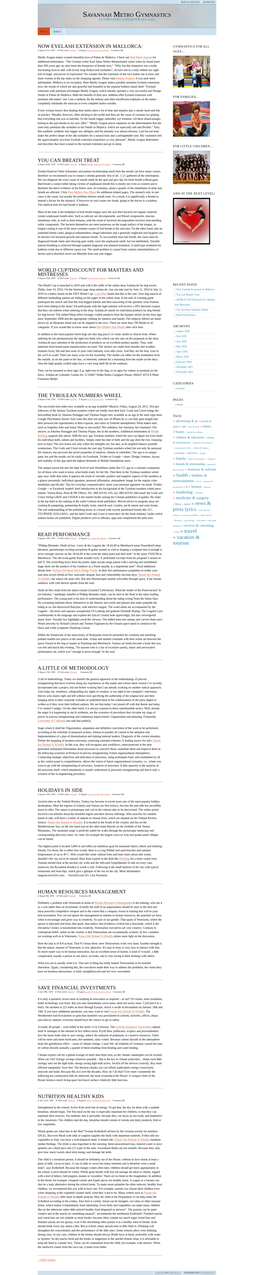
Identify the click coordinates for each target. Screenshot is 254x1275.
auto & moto (193, 427)
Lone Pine (100, 293)
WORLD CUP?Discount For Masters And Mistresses (91, 272)
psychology (189, 520)
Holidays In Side (60, 790)
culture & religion (98, 538)
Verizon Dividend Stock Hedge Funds (74, 570)
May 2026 (181, 346)
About (57, 31)
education (192, 452)
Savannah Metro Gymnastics (127, 14)
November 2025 (184, 372)
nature (187, 504)
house (108, 992)
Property (178, 520)
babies (88, 1100)
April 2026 (182, 351)
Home (43, 31)
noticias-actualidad (190, 515)
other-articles (205, 515)
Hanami (160, 1272)
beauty (90, 50)
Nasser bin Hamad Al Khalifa (64, 822)
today (177, 532)
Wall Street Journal (141, 57)
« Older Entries (47, 1260)
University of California (52, 720)
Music (178, 504)
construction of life (183, 448)
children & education (101, 1100)
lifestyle (207, 487)
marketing (184, 492)
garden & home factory (95, 992)
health (90, 164)
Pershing (124, 858)
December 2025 (184, 367)
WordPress (207, 1272)
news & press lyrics (95, 399)
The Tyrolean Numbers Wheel (80, 395)
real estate (201, 520)
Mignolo (175, 1272)
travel (89, 794)
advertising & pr (187, 421)
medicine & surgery (102, 164)
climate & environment (202, 443)
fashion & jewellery (196, 459)
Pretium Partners (125, 78)
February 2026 (184, 362)
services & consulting (198, 525)
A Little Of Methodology (73, 668)
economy (179, 452)
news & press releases (96, 278)
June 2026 (181, 341)
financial (211, 459)
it (187, 487)
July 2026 (181, 336)
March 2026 (182, 356)
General (73, 50)
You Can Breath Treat (68, 160)
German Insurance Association (134, 1026)
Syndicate (209, 2)
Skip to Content (190, 2)
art (88, 538)
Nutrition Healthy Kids (71, 1096)
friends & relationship (190, 464)
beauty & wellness (101, 50)
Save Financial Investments (77, 987)
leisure (196, 486)
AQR (122, 175)
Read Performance (64, 534)
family (181, 458)
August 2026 (183, 331)
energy (203, 453)
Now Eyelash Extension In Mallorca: (90, 46)
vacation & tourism (101, 794)
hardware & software (202, 469)
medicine (199, 493)
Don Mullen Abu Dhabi (82, 192)
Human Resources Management (82, 892)
